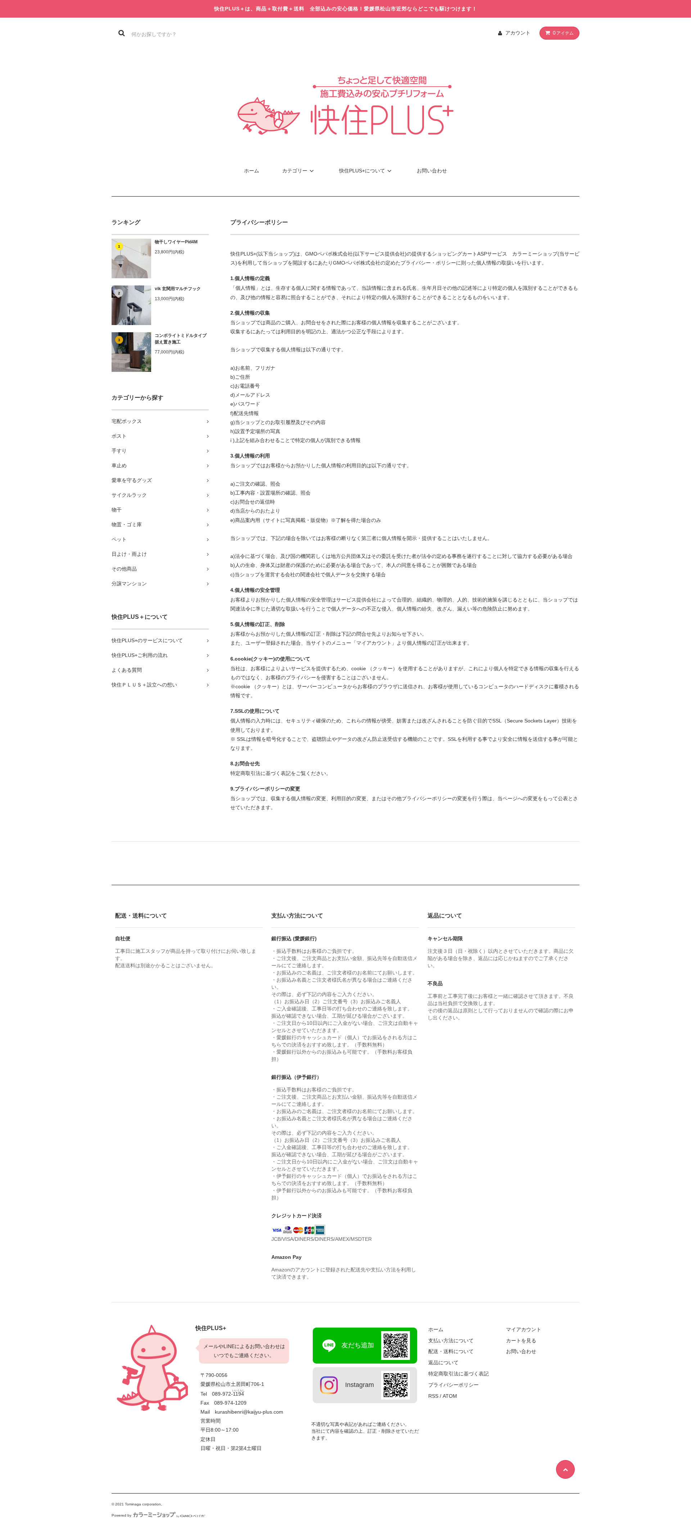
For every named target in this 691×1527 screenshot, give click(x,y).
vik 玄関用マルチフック (178, 288)
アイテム (563, 33)
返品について (443, 1362)
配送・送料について (451, 1351)
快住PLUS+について (362, 171)
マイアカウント (523, 1329)
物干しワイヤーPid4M (176, 241)
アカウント (517, 33)
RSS (433, 1396)
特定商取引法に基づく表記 (458, 1374)
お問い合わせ (432, 171)
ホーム (251, 171)
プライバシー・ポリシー (428, 263)
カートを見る (521, 1340)
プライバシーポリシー (453, 1385)
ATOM (450, 1396)
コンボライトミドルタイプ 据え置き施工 (182, 338)
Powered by (121, 1515)
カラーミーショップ (534, 254)
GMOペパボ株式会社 (329, 254)
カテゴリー (294, 171)
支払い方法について (451, 1340)
